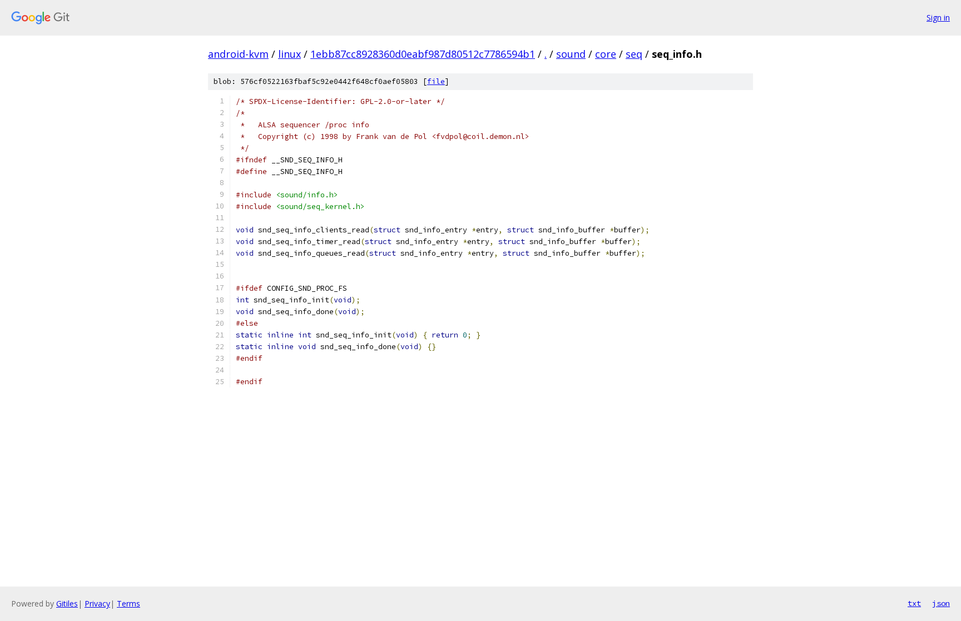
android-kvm (238, 54)
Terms (128, 603)
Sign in (938, 17)
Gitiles (67, 603)
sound (571, 54)
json (941, 603)
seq (634, 54)
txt (914, 603)
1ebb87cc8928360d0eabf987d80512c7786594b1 (422, 54)
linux (289, 54)
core (605, 54)
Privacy (97, 603)
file (436, 81)
